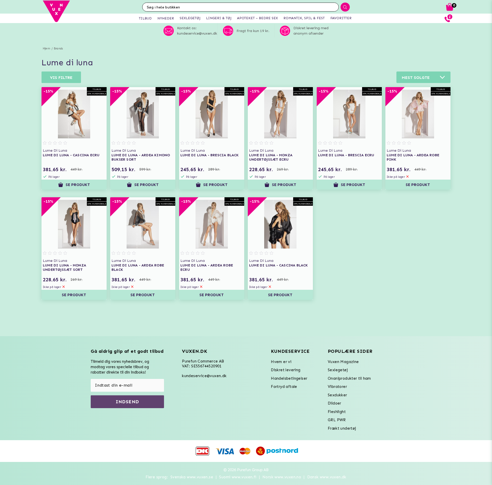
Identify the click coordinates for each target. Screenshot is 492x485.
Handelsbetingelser (289, 378)
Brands (58, 48)
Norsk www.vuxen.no (281, 477)
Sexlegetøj (338, 370)
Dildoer (334, 403)
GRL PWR (337, 420)
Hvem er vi (281, 361)
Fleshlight (337, 411)
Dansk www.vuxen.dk (326, 477)
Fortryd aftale (284, 386)
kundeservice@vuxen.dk (204, 376)
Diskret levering (285, 370)
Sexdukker (337, 395)
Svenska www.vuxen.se (191, 477)
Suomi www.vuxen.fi (237, 477)
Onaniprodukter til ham (349, 378)
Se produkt (78, 184)
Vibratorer (337, 386)
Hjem (46, 48)
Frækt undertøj (342, 428)
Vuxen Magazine (343, 361)
